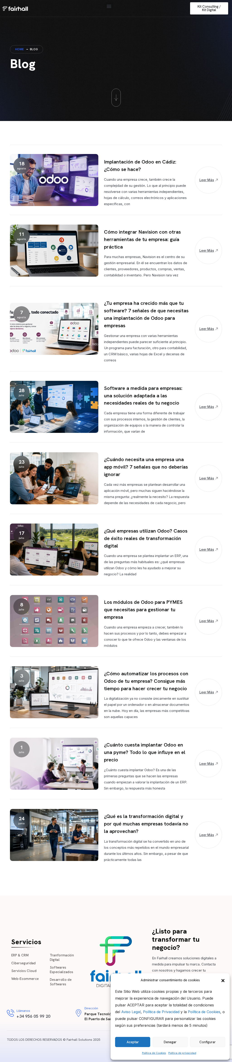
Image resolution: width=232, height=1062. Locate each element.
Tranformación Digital (62, 957)
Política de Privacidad (161, 1012)
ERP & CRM (20, 955)
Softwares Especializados (61, 969)
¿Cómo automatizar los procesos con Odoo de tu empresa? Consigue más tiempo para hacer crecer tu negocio (146, 681)
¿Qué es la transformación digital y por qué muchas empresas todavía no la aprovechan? (146, 823)
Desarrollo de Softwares (61, 981)
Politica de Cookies (154, 1053)
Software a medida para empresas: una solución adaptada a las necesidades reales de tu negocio (143, 395)
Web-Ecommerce (25, 979)
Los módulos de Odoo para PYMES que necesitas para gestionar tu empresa (143, 609)
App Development (116, 452)
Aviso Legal (131, 1012)
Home (19, 49)
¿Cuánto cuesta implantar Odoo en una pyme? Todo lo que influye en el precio (144, 752)
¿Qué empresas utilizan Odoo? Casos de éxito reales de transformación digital (145, 538)
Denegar (170, 1042)
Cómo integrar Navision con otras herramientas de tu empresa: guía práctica (142, 239)
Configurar (207, 1042)
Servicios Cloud (23, 971)
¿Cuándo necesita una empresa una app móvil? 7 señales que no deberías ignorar (146, 467)
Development (113, 224)
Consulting (111, 154)
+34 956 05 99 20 (34, 1016)
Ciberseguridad (23, 963)
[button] (223, 980)
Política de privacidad (182, 1053)
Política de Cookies (204, 1012)
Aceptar (133, 1042)
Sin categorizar (115, 666)
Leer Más (206, 180)
